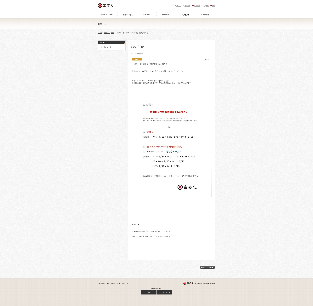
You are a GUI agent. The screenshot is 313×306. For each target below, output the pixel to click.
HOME (100, 33)
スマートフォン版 (164, 292)
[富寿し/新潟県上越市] (106, 6)
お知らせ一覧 (107, 47)
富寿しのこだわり (107, 15)
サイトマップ (124, 283)
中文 (213, 6)
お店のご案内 (127, 15)
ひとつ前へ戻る (138, 53)
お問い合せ (205, 15)
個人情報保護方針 (113, 283)
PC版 (148, 292)
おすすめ (146, 15)
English (206, 6)
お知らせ (186, 15)
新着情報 (166, 15)
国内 (112, 33)
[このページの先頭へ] (207, 268)
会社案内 (187, 6)
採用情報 (197, 6)
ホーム (178, 6)
